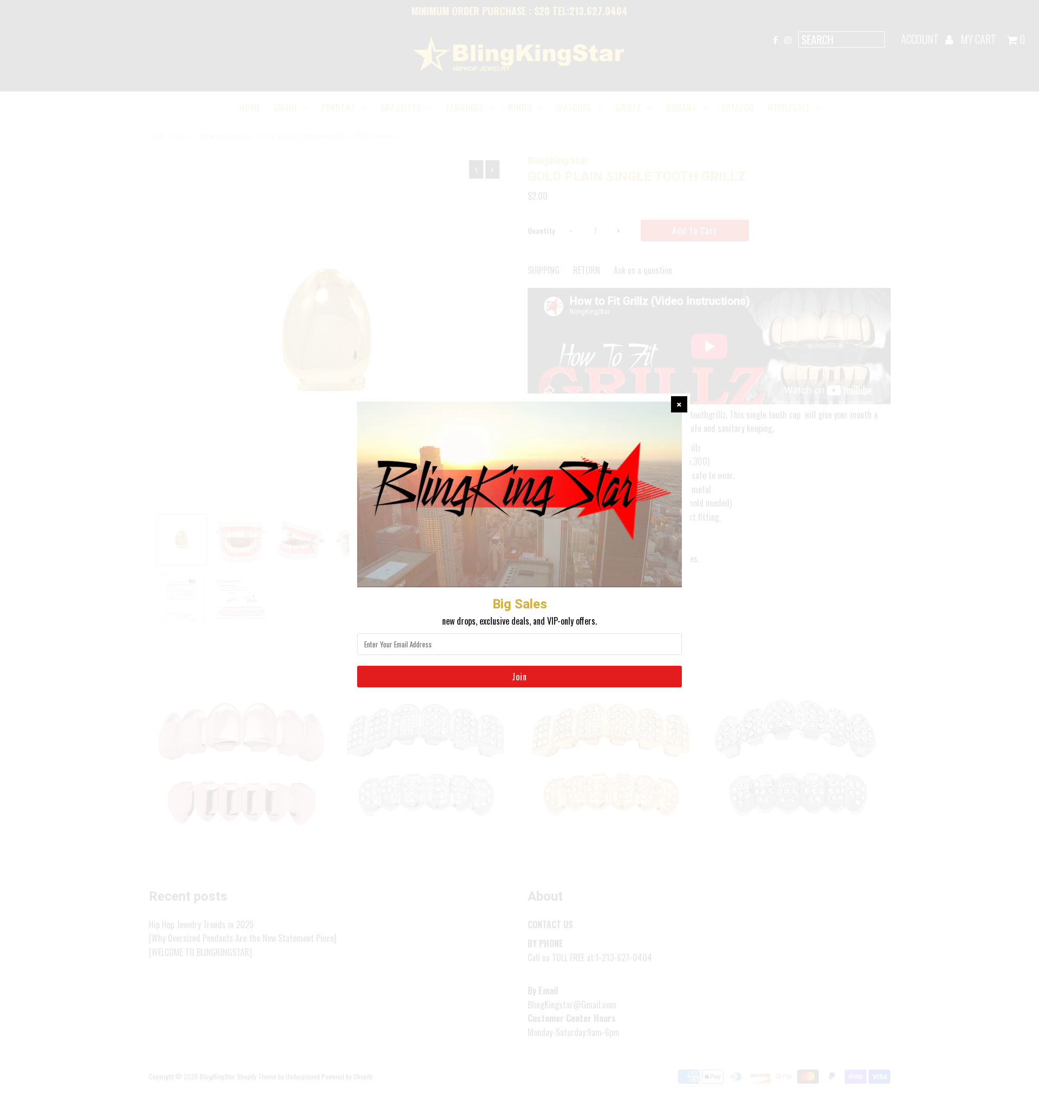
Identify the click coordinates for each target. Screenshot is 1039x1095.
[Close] (679, 404)
